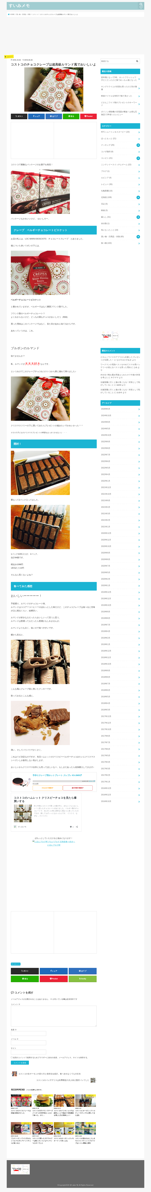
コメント (15, 1004)
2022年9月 (105, 442)
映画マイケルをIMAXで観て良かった (116, 96)
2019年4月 (105, 631)
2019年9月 (105, 612)
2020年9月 (105, 553)
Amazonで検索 (47, 788)
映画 (104, 210)
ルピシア (106, 178)
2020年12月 (106, 533)
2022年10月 (106, 435)
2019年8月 (105, 618)
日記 (104, 204)
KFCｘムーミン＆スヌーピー (115, 132)
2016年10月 (106, 801)
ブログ (105, 171)
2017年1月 (105, 782)
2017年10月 (106, 729)
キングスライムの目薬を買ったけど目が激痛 (119, 88)
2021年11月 (106, 487)
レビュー (106, 184)
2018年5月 (105, 697)
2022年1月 (105, 481)
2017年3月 (105, 769)
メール (14, 1039)
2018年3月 (105, 710)
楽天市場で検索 (77, 788)
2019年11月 (106, 599)
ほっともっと (108, 138)
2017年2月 (105, 775)
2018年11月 (106, 657)
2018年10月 (106, 664)
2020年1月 (105, 585)
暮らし (106, 217)
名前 (14, 1030)
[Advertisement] (75, 35)
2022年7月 (105, 455)
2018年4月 (105, 703)
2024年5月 (105, 429)
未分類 (105, 223)
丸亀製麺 (106, 191)
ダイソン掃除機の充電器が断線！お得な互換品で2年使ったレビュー (119, 113)
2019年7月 (105, 625)
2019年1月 (105, 644)
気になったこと (109, 230)
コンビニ (106, 158)
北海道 (106, 197)
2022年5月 (105, 468)
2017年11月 (106, 723)
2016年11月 (106, 795)
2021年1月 (105, 527)
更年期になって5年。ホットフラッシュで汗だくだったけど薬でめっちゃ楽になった (119, 78)
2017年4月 (105, 762)
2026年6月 (105, 409)
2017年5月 (105, 756)
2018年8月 (105, 677)
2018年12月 (106, 651)
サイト (13, 1048)
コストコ (16, 964)
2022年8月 (105, 448)
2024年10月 (106, 415)
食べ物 (106, 243)
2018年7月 (105, 684)
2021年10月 (106, 494)
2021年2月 (105, 520)
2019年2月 (105, 638)
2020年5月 (105, 572)
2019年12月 (106, 592)
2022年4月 (105, 474)
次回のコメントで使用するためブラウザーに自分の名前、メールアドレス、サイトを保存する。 (51, 1058)
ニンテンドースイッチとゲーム (116, 165)
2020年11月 (106, 540)
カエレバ (91, 781)
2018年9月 (105, 671)
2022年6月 (105, 461)
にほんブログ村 (53, 845)
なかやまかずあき (124, 360)
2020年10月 (106, 546)
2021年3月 (105, 514)
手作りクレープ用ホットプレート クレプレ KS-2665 (56, 775)
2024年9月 (105, 422)
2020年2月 (105, 579)
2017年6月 (105, 749)
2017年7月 (105, 742)
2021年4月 (105, 507)
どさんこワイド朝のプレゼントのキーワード (119, 103)
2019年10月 (106, 605)
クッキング (107, 145)
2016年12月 (106, 788)
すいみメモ (19, 5)
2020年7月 (105, 566)
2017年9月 (105, 736)
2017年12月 (106, 716)
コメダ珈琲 (107, 152)
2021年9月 (105, 500)
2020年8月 (105, 559)
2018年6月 (105, 690)
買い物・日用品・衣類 (112, 237)
